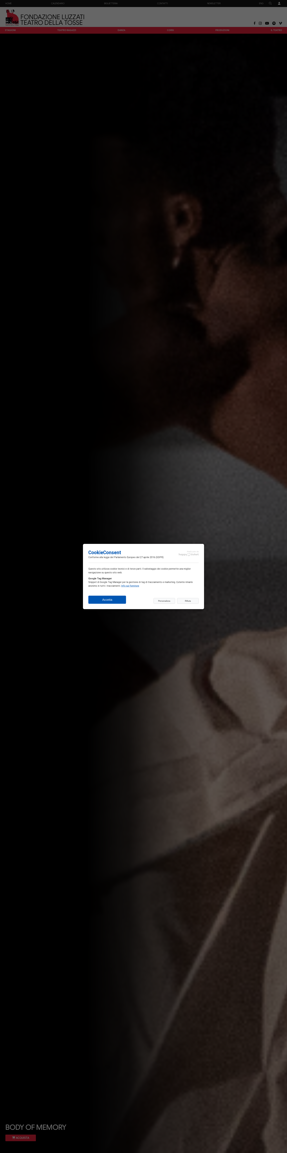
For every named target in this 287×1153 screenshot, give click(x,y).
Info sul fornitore (130, 585)
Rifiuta (188, 601)
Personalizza (164, 601)
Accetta (107, 599)
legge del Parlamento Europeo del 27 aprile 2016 (129, 557)
